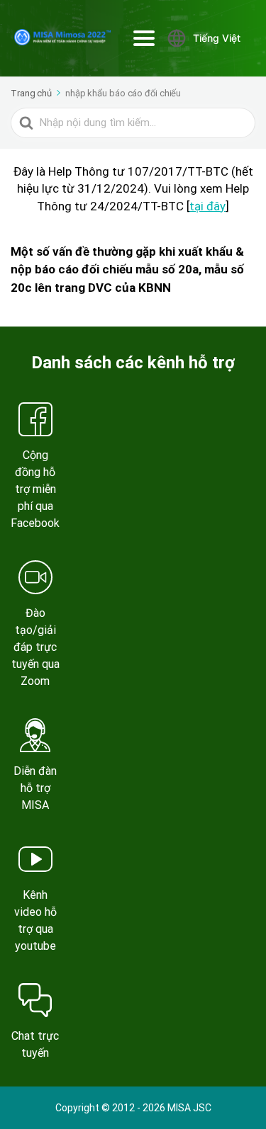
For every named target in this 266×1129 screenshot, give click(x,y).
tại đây (207, 206)
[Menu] (144, 38)
